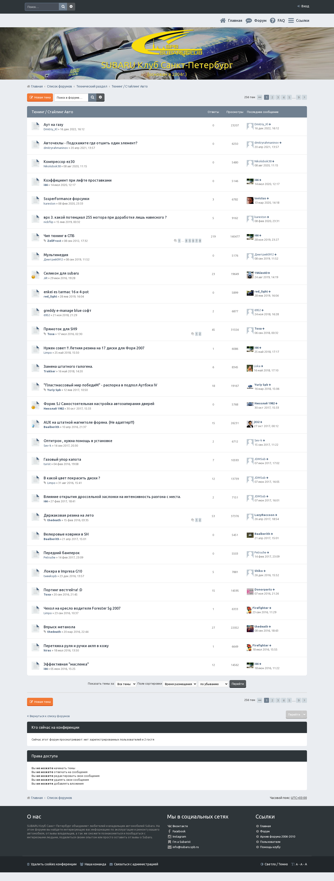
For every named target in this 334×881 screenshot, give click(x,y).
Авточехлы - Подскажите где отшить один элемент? (90, 143)
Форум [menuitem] (264, 20)
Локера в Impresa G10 (63, 571)
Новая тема (42, 97)
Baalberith (51, 426)
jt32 (256, 421)
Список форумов (59, 798)
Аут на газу (53, 125)
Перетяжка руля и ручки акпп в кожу (76, 646)
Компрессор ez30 (59, 162)
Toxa (51, 333)
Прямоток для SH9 (60, 329)
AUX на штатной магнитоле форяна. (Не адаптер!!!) (89, 422)
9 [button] (298, 97)
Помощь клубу (270, 846)
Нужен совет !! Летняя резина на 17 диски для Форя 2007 (94, 348)
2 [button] (272, 97)
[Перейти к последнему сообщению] (270, 124)
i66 (46, 184)
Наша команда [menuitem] (95, 864)
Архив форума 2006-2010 (277, 836)
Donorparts (263, 589)
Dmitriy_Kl (50, 129)
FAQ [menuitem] (285, 20)
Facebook (179, 831)
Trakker (49, 371)
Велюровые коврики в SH (66, 534)
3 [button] (278, 97)
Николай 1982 (54, 408)
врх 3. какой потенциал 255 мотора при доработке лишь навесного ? (105, 217)
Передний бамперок (62, 553)
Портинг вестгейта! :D (63, 590)
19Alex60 (260, 273)
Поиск (63, 7)
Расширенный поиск (71, 7)
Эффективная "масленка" (66, 664)
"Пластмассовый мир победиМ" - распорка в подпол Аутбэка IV (100, 385)
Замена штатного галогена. (68, 366)
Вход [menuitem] (305, 6)
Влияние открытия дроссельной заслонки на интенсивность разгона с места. (112, 497)
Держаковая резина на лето (69, 515)
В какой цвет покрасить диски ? (72, 478)
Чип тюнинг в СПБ (59, 236)
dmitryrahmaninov (56, 147)
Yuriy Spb (54, 389)
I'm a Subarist (182, 841)
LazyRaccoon (264, 514)
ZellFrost (54, 240)
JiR (45, 278)
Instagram (179, 836)
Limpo (48, 352)
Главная (239, 20)
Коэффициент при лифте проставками (78, 180)
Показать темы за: (101, 683)
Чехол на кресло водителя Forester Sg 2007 (82, 608)
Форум (265, 831)
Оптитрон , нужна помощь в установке (78, 441)
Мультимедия (56, 255)
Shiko (258, 571)
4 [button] (283, 97)
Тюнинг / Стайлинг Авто (52, 112)
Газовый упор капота (62, 459)
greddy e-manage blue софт (67, 310)
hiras (47, 650)
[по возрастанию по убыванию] (213, 683)
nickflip (48, 221)
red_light (50, 296)
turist (47, 464)
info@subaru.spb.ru (186, 846)
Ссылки (302, 20)
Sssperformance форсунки (66, 199)
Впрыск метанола (59, 627)
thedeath (54, 520)
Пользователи (270, 841)
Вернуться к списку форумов (50, 716)
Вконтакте (180, 826)
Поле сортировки (150, 683)
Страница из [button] (259, 97)
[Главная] (167, 52)
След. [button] (304, 97)
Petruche (49, 557)
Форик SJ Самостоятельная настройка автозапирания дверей (99, 404)
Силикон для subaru (61, 273)
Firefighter (260, 608)
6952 (47, 315)
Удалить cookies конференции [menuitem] (54, 864)
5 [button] (289, 97)
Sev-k (47, 445)
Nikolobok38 (52, 166)
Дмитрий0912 (53, 259)
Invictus (260, 198)
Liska (257, 366)
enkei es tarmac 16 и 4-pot (66, 292)
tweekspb (50, 576)
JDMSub (260, 459)
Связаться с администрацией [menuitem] (136, 864)
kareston (49, 203)
